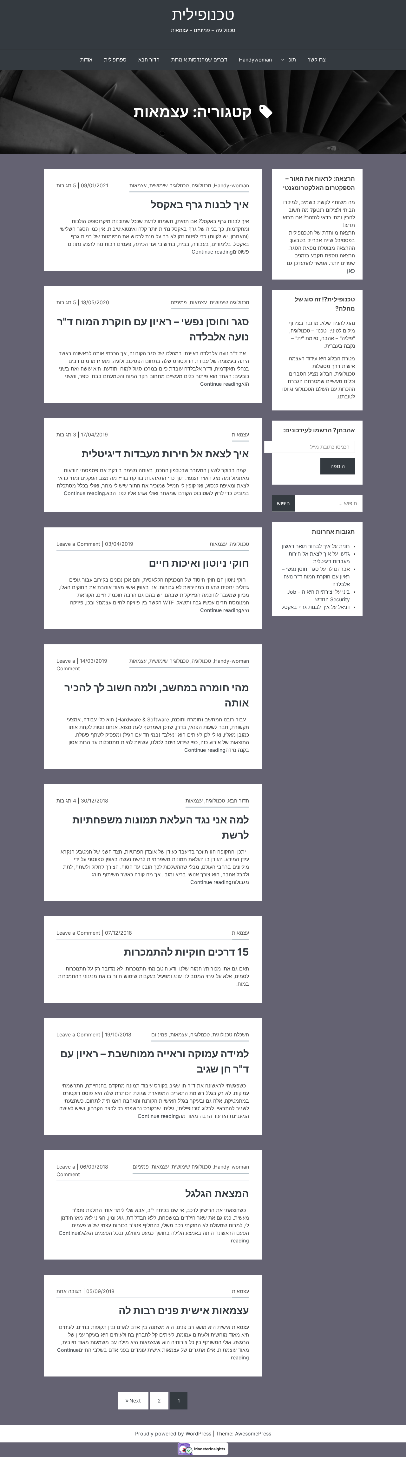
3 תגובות (66, 434)
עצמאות (138, 185)
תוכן (291, 59)
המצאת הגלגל (217, 1193)
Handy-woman (231, 185)
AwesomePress (253, 1433)
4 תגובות (66, 800)
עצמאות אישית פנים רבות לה (184, 1310)
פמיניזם (179, 302)
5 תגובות (66, 185)
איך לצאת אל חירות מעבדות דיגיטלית (165, 454)
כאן (351, 271)
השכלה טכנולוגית (231, 1034)
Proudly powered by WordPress (174, 1433)
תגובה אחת (69, 1291)
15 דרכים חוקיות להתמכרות (186, 952)
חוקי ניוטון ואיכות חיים (199, 563)
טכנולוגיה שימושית (169, 185)
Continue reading (212, 251)
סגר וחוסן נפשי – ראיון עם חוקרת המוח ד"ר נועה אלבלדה (316, 576)
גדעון (344, 554)
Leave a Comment (78, 544)
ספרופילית (115, 59)
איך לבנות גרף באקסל (200, 204)
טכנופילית (203, 14)
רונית (344, 546)
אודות (86, 59)
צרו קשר (317, 59)
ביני (346, 592)
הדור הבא (149, 59)
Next (135, 1400)
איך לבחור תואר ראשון (306, 546)
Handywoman (255, 59)
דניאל (344, 607)
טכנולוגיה (201, 185)
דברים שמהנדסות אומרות (199, 59)
